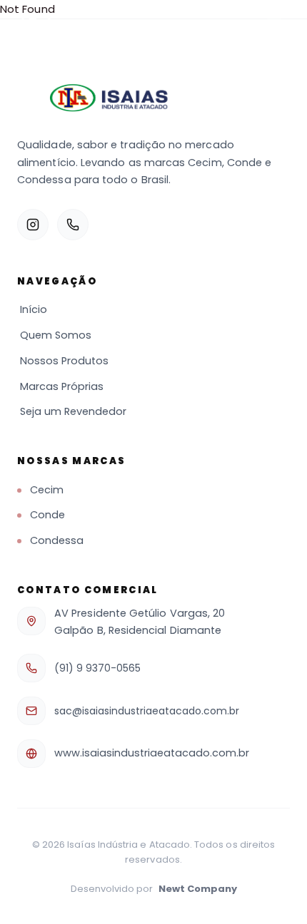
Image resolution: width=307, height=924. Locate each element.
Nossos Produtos (64, 361)
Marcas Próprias (62, 386)
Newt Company (197, 888)
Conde (47, 515)
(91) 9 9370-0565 (97, 668)
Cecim (47, 490)
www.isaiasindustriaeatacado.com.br (151, 753)
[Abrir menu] (274, 25)
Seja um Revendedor (73, 411)
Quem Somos (55, 335)
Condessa (57, 540)
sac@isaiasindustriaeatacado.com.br (146, 711)
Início (33, 309)
